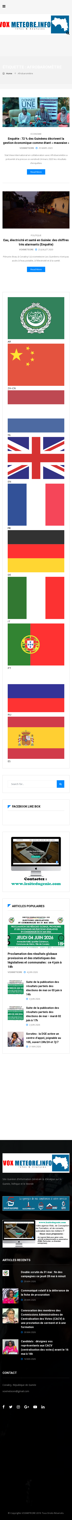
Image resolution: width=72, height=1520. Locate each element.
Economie (36, 134)
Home (9, 73)
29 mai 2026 (30, 1281)
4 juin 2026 (32, 972)
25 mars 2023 (46, 147)
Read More (36, 171)
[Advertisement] (36, 1096)
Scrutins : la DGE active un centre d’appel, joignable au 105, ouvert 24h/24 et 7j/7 (43, 1038)
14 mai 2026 (30, 1358)
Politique (36, 235)
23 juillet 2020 (45, 249)
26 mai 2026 (30, 1299)
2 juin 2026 (34, 1024)
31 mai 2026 (35, 1046)
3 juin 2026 (34, 998)
